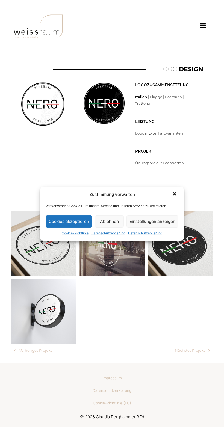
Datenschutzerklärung (108, 233)
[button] (175, 194)
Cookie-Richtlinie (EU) (112, 403)
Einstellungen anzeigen (152, 221)
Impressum (112, 378)
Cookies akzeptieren (69, 221)
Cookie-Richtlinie (75, 233)
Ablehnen (109, 221)
